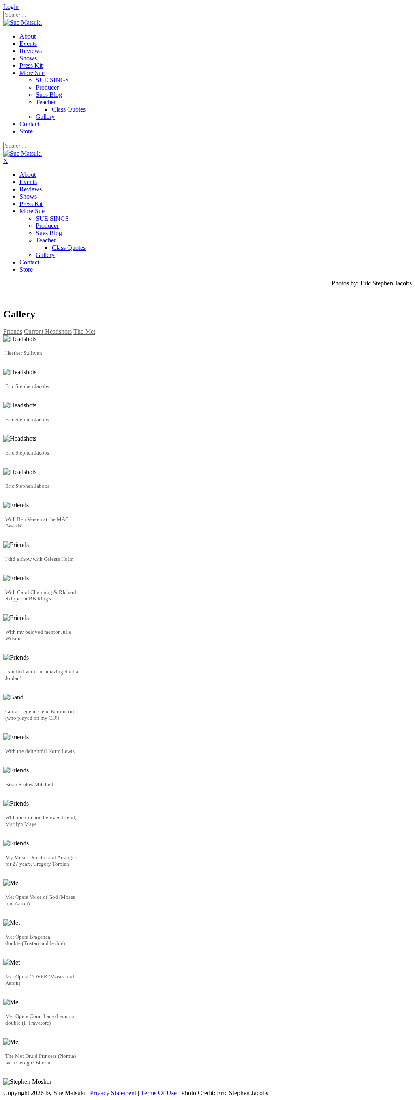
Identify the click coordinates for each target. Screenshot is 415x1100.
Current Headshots (48, 331)
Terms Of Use (159, 1092)
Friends (12, 331)
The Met (84, 331)
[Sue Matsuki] (22, 22)
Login (11, 6)
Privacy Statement (113, 1092)
